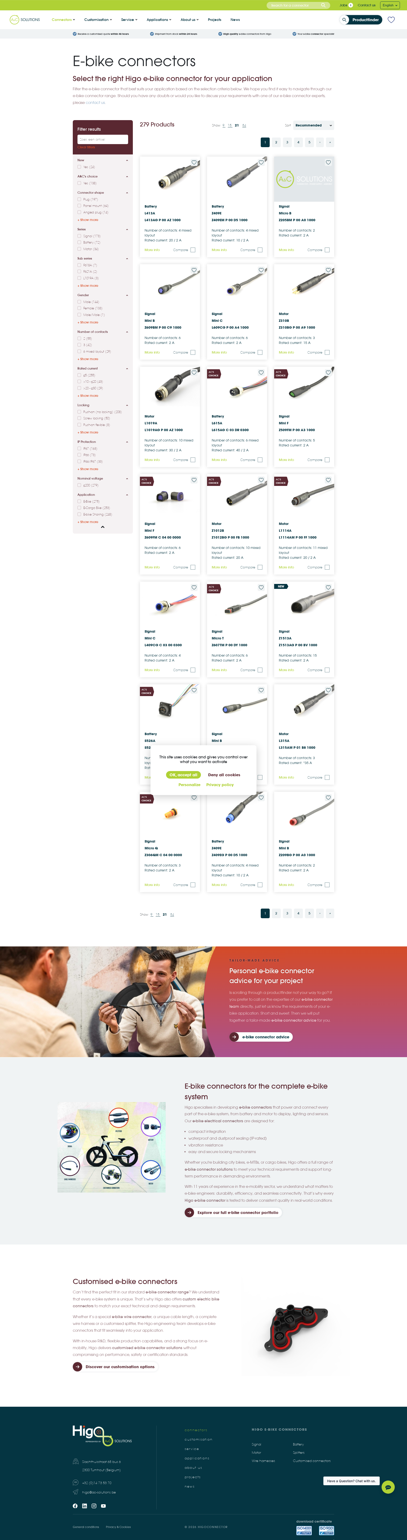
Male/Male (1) (94, 315)
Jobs (343, 5)
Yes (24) (89, 167)
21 (237, 125)
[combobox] (298, 5)
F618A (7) (90, 265)
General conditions (86, 1527)
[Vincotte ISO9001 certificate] (326, 1530)
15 (230, 125)
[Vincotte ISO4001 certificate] (304, 1530)
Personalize (189, 784)
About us (188, 19)
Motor (256, 1453)
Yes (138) (90, 183)
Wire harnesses (263, 1461)
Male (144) (91, 302)
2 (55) (87, 339)
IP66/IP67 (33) (93, 462)
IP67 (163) (90, 449)
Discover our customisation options (120, 1366)
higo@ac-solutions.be (99, 1492)
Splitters (299, 1453)
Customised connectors (312, 1461)
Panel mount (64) (96, 206)
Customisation (96, 19)
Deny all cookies (224, 774)
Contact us (366, 5)
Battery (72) (92, 242)
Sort (288, 125)
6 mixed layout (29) (97, 352)
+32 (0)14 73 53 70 (96, 1483)
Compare (180, 250)
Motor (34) (91, 249)
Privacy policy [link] (220, 784)
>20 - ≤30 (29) (93, 388)
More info (152, 250)
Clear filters (86, 147)
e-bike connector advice (265, 1037)
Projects (214, 19)
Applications (157, 19)
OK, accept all (183, 774)
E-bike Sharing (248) (97, 514)
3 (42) (87, 345)
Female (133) (93, 308)
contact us (95, 102)
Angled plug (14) (96, 212)
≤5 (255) (89, 375)
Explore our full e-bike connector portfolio (238, 1212)
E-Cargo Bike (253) (96, 508)
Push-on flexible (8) (96, 425)
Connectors (62, 19)
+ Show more (87, 220)
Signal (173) (92, 236)
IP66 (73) (89, 455)
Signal (256, 1444)
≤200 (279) (91, 485)
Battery (298, 1444)
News (235, 19)
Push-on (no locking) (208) (102, 412)
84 (244, 125)
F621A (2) (90, 272)
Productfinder (366, 19)
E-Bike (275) (91, 502)
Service (127, 19)
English (389, 5)
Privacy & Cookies (118, 1527)
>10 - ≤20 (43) (93, 382)
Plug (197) (90, 199)
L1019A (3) (91, 278)
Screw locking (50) (96, 418)
